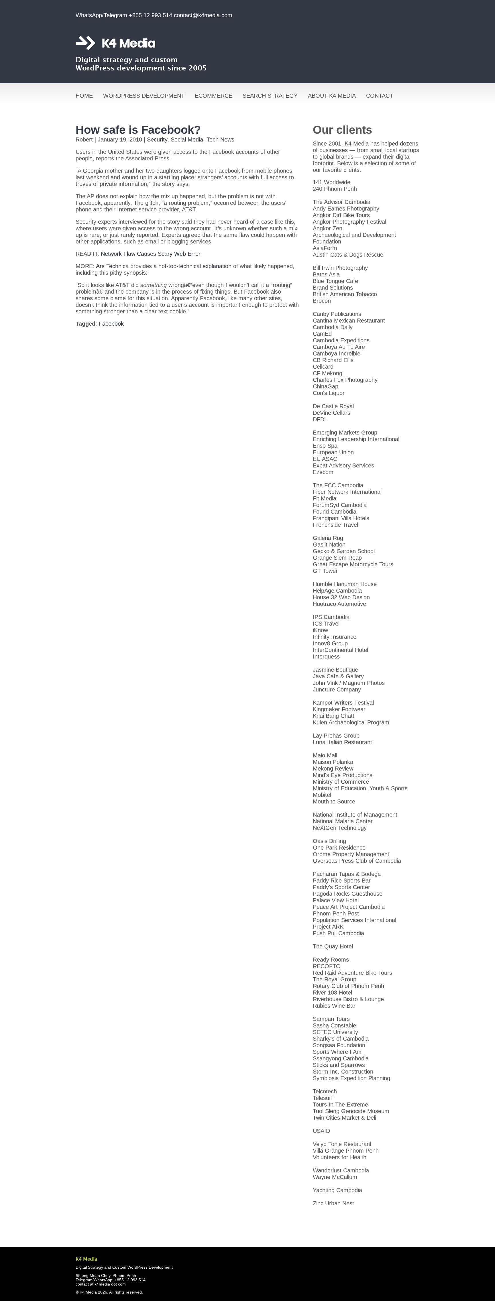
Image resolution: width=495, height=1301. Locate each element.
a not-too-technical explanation (192, 266)
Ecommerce (213, 96)
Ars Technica (112, 266)
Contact (379, 96)
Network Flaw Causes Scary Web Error (151, 254)
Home (84, 96)
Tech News (220, 139)
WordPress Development (143, 96)
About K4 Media (332, 96)
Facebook (111, 324)
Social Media (187, 139)
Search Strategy (270, 96)
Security (157, 139)
